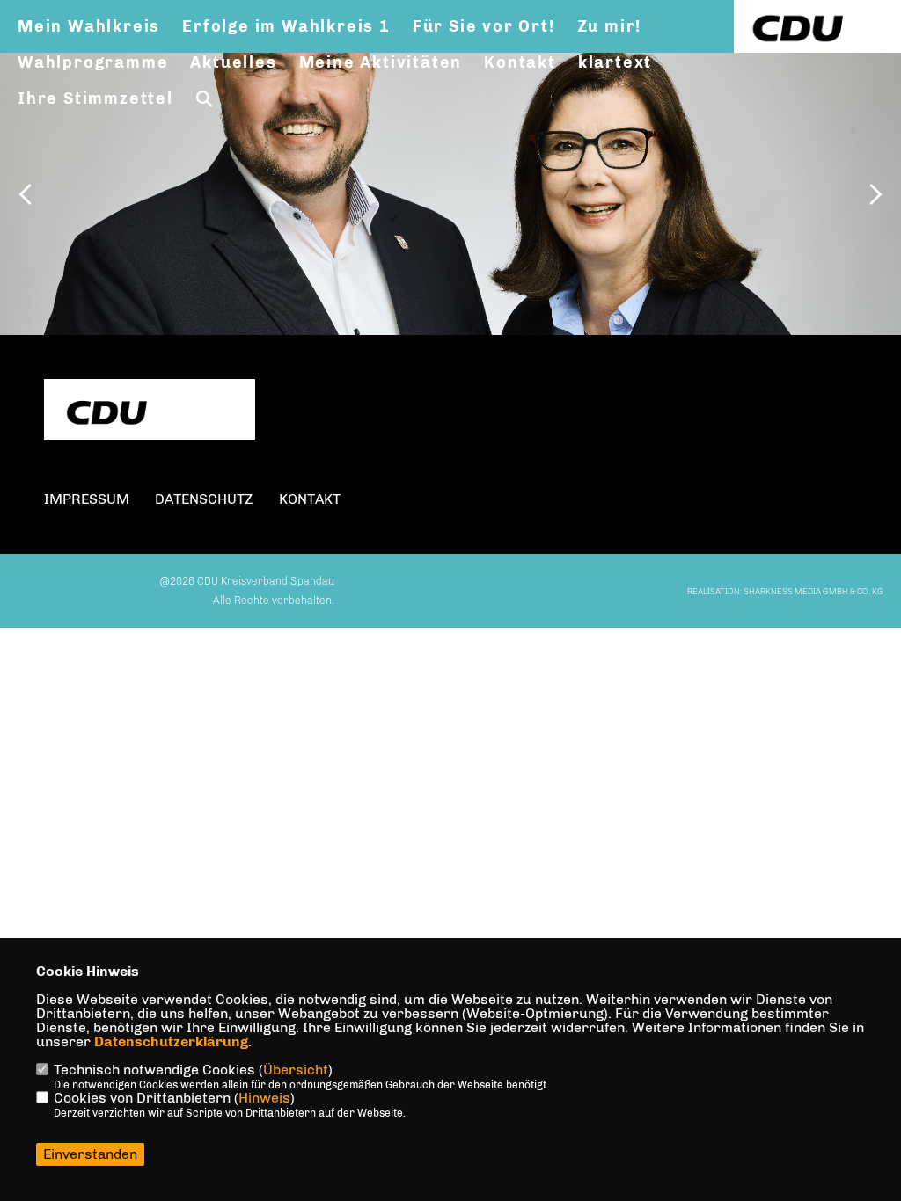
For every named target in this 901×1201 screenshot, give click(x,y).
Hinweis (264, 1097)
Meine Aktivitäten (381, 62)
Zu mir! (609, 26)
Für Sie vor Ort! (484, 26)
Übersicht (295, 1069)
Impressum (86, 499)
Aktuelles (233, 62)
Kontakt (520, 62)
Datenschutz (204, 499)
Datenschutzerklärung (171, 1041)
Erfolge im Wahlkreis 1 (286, 26)
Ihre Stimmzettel (95, 98)
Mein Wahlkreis (89, 26)
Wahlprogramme (93, 62)
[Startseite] (150, 412)
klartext (615, 62)
